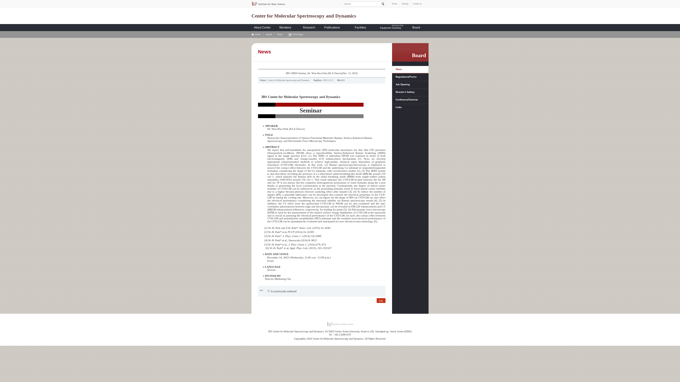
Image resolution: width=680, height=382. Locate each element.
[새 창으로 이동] (268, 4)
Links (399, 107)
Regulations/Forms (406, 77)
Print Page (298, 34)
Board (416, 27)
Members (285, 27)
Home (394, 3)
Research (309, 27)
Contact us (417, 3)
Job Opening (403, 84)
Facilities (360, 27)
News (280, 34)
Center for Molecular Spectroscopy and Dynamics (303, 15)
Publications (332, 27)
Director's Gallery (405, 92)
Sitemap (405, 3)
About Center (262, 27)
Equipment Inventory (390, 28)
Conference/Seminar (407, 99)
